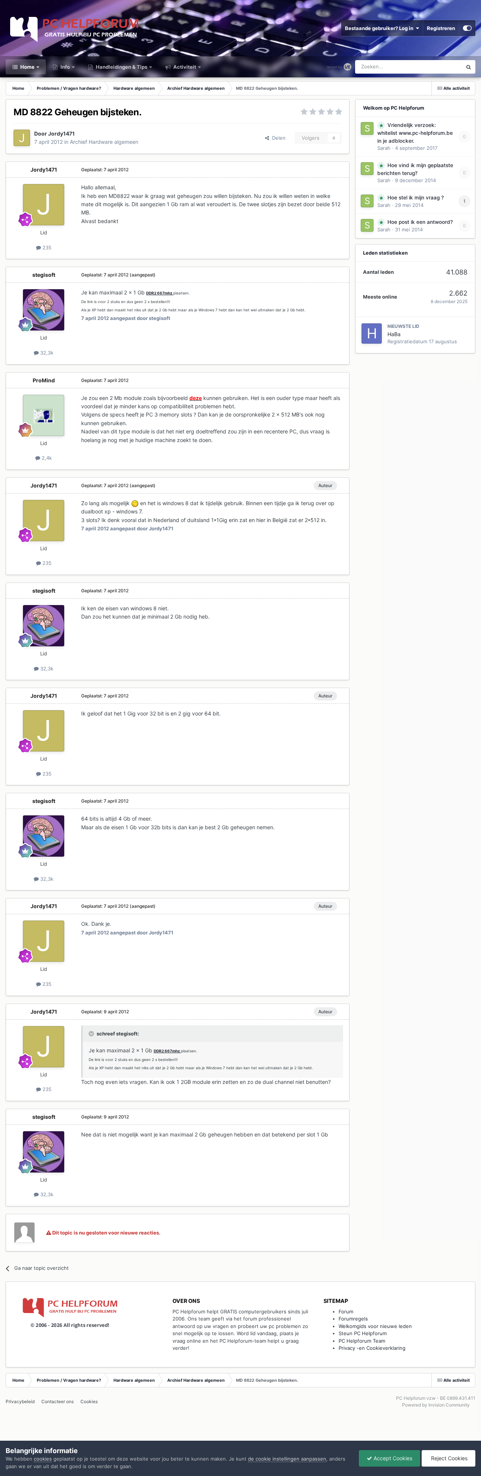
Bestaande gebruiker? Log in (380, 28)
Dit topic (443, 66)
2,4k (46, 458)
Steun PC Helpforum (363, 1333)
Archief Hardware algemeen (104, 142)
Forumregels (353, 1319)
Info (64, 67)
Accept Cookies (392, 1458)
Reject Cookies (448, 1458)
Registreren (441, 28)
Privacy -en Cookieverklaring (372, 1348)
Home (27, 67)
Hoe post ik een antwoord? (420, 222)
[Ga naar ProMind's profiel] (43, 415)
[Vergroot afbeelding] (135, 503)
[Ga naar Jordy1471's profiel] (22, 138)
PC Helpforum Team (362, 1341)
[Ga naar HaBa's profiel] (372, 333)
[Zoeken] (468, 67)
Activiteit (184, 67)
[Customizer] (467, 28)
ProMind (44, 380)
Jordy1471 (61, 133)
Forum (346, 1311)
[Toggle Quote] (92, 1034)
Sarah (383, 148)
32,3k (46, 353)
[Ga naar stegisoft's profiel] (43, 310)
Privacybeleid (20, 1401)
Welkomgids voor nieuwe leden (375, 1326)
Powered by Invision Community (436, 1405)
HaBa (394, 334)
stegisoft (43, 275)
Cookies (89, 1401)
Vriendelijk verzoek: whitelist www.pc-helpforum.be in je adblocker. (415, 133)
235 (46, 247)
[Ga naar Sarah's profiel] (367, 128)
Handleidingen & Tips (121, 67)
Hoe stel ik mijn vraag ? (415, 198)
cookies (43, 1459)
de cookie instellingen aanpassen (287, 1459)
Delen (277, 138)
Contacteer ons (57, 1401)
